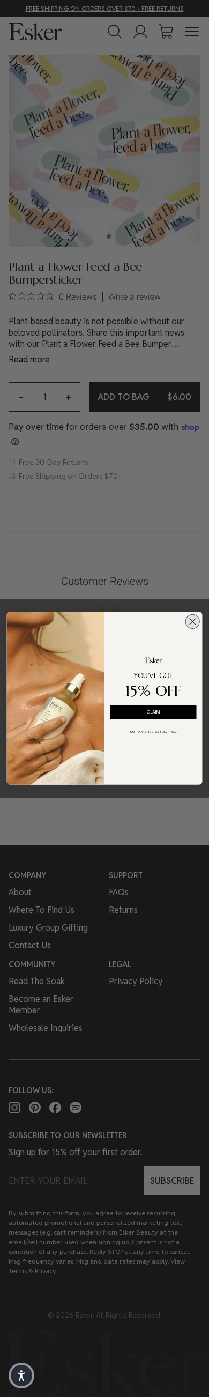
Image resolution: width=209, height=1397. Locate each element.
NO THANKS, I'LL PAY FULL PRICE (153, 731)
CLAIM (153, 712)
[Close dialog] (192, 622)
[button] (21, 1375)
